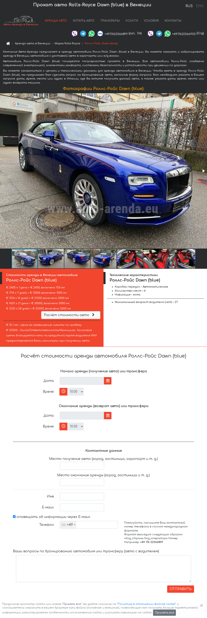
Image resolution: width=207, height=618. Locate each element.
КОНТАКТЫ (173, 20)
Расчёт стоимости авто (67, 315)
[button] (203, 171)
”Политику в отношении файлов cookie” (146, 604)
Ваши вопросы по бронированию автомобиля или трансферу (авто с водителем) (86, 551)
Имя (50, 496)
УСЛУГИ (132, 20)
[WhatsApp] (91, 33)
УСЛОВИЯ (151, 20)
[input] (82, 381)
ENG (199, 6)
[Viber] (74, 33)
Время (48, 392)
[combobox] (68, 524)
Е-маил (48, 507)
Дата (48, 381)
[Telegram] (83, 33)
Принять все (164, 612)
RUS (189, 6)
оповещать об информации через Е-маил (53, 517)
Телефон (46, 525)
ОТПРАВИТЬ (181, 589)
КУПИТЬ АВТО (83, 20)
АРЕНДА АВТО (56, 20)
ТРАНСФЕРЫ (110, 20)
